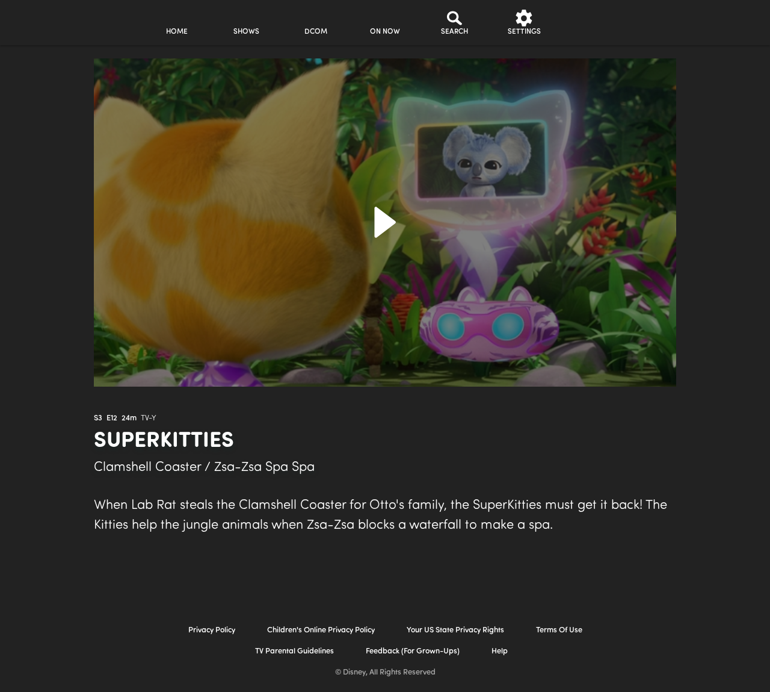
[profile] (593, 22)
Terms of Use (559, 630)
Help (499, 651)
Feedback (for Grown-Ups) (413, 651)
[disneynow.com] (41, 21)
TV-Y (148, 418)
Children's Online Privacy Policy (321, 630)
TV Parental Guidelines (294, 651)
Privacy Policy (211, 630)
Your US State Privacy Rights (455, 630)
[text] (98, 419)
